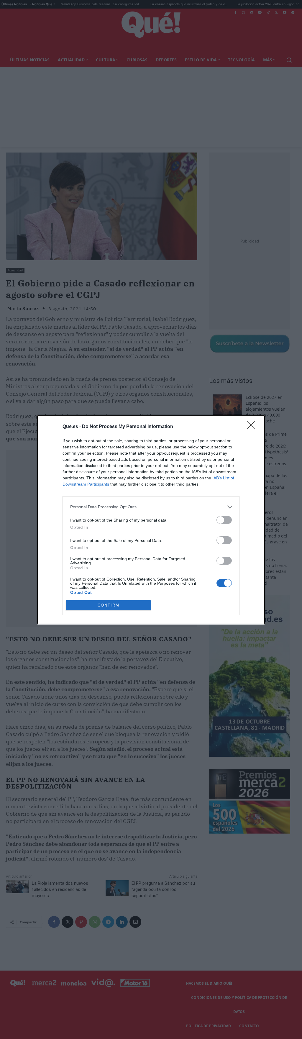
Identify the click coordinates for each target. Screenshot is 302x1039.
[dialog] (151, 519)
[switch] (224, 520)
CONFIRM (108, 605)
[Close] (253, 426)
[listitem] (151, 507)
